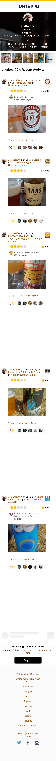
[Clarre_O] (41, 221)
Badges (28, 691)
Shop (28, 696)
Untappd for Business (28, 674)
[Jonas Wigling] (30, 147)
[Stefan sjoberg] (30, 221)
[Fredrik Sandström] (19, 147)
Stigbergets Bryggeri (18, 238)
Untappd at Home (17, 85)
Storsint (38, 159)
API (28, 710)
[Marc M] (41, 303)
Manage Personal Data (28, 735)
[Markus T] (41, 147)
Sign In (28, 660)
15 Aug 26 (12, 213)
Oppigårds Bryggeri (21, 82)
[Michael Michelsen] (35, 221)
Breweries (28, 686)
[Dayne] (25, 147)
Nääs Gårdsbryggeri (21, 162)
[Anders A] (25, 430)
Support (28, 701)
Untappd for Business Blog (28, 680)
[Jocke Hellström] (30, 430)
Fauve (27, 499)
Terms (28, 715)
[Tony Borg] (35, 147)
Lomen (37, 80)
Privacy (28, 720)
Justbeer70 (14, 80)
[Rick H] (19, 221)
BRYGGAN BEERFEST (19, 235)
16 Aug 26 (12, 140)
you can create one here (39, 651)
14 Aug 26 (12, 423)
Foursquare (28, 39)
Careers (28, 706)
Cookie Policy (28, 725)
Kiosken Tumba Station (23, 374)
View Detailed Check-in (28, 140)
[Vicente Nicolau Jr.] (35, 430)
